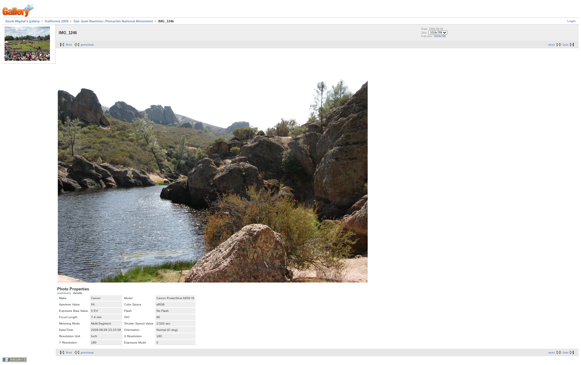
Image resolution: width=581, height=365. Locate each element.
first (69, 44)
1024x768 (440, 36)
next (551, 44)
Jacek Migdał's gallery (22, 21)
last (565, 44)
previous (87, 44)
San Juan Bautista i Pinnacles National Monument (113, 21)
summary (64, 293)
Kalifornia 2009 (56, 21)
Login (571, 21)
